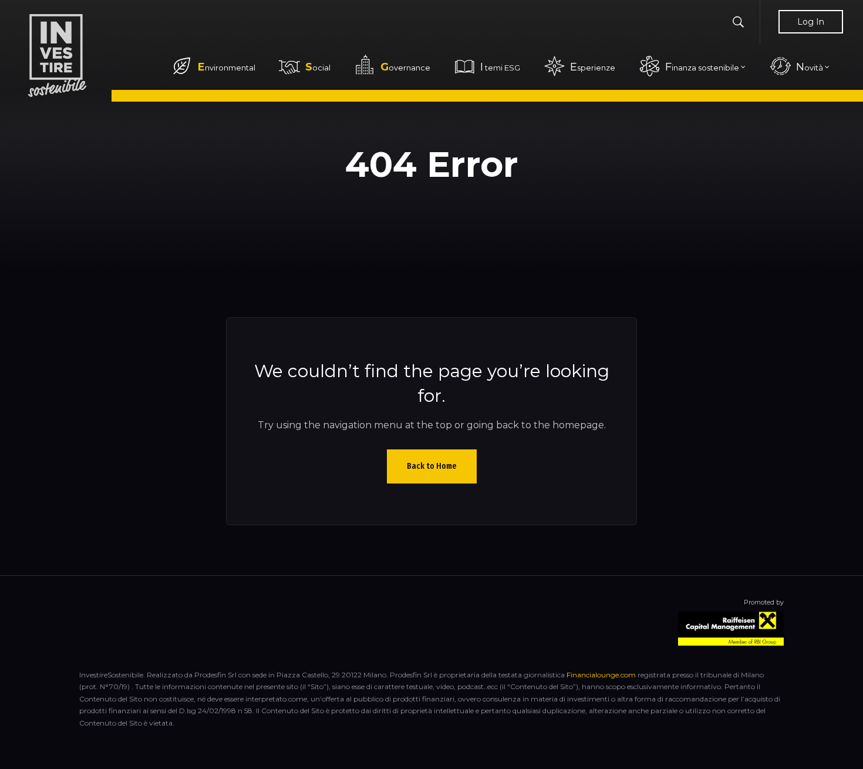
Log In (810, 21)
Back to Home (432, 466)
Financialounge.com (601, 674)
